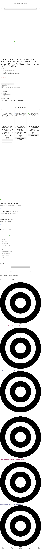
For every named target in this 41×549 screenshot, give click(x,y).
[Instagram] (1, 1)
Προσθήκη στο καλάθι (7, 84)
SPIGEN (7, 137)
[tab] (20, 91)
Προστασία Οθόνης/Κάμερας (28, 6)
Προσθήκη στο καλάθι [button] (7, 140)
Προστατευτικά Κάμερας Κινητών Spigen (14, 100)
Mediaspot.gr (21, 275)
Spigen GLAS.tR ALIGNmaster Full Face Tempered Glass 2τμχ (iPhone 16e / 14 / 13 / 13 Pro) (20, 130)
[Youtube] (3, 1)
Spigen (2, 100)
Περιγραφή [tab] (5, 91)
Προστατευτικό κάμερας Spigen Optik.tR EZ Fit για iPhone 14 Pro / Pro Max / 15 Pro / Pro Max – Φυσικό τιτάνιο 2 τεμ (7, 130)
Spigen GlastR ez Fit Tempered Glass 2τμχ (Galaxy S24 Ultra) (33, 128)
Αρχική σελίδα (8, 6)
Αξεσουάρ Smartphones (17, 6)
